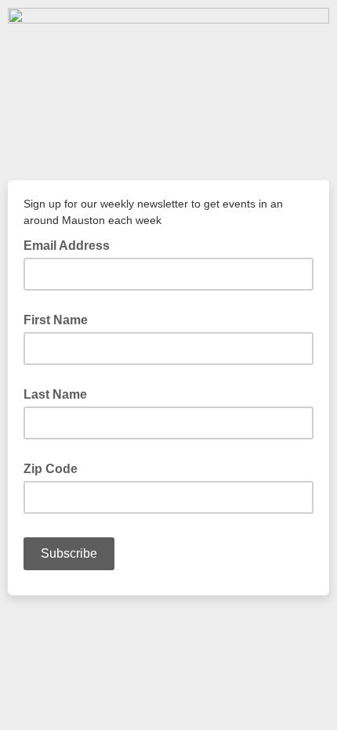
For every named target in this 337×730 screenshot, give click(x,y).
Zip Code (51, 468)
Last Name (55, 394)
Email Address (71, 244)
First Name (56, 320)
